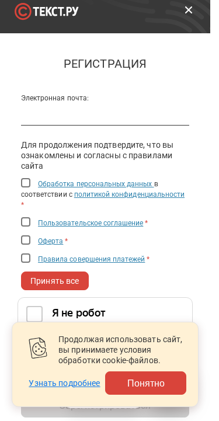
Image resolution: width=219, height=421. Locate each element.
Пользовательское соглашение (90, 223)
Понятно (146, 382)
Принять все (54, 281)
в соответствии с (103, 194)
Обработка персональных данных (96, 184)
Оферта (50, 241)
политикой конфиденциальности (129, 194)
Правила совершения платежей (91, 259)
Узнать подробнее (64, 383)
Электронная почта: (55, 98)
